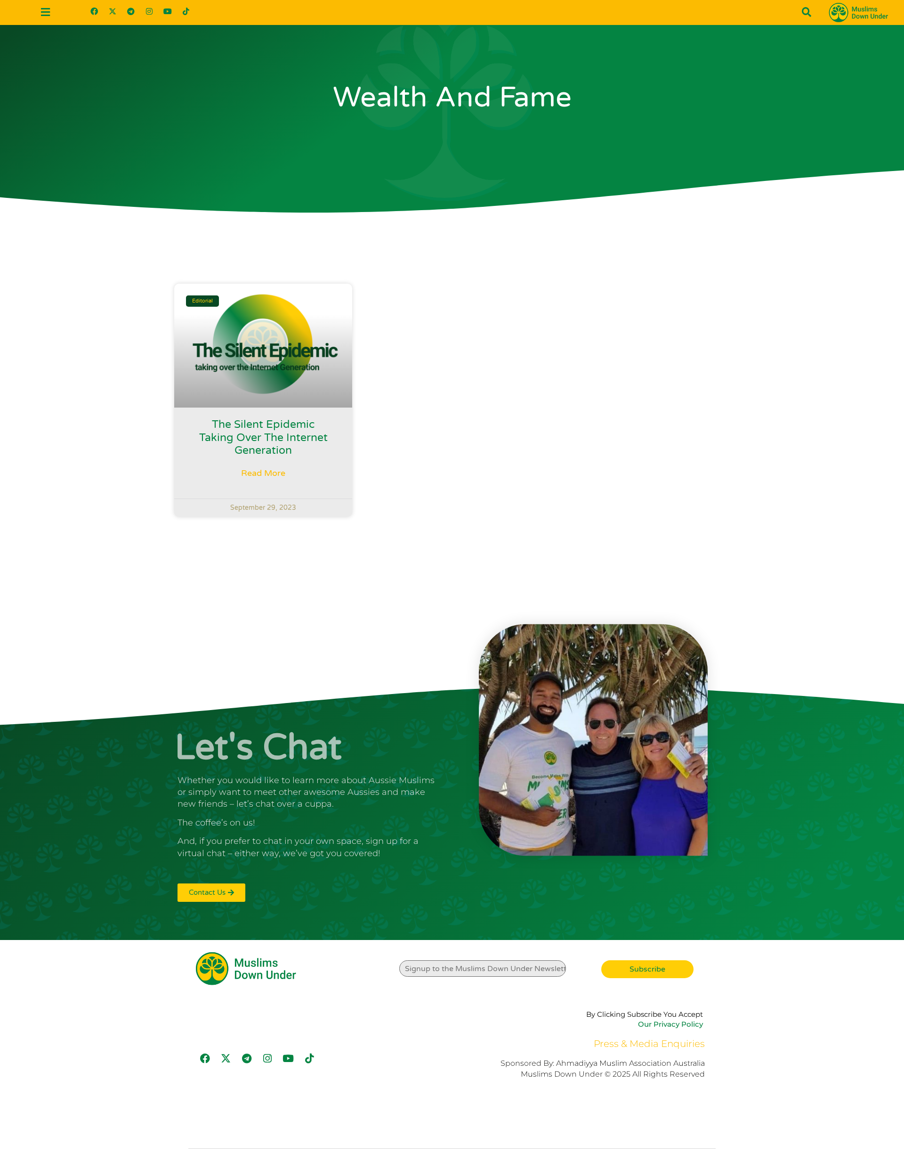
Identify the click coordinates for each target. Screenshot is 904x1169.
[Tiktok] (186, 11)
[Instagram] (149, 11)
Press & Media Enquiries (649, 1043)
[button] (45, 12)
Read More (263, 473)
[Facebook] (94, 11)
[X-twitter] (112, 11)
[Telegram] (131, 11)
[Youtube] (167, 11)
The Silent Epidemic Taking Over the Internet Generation (263, 437)
